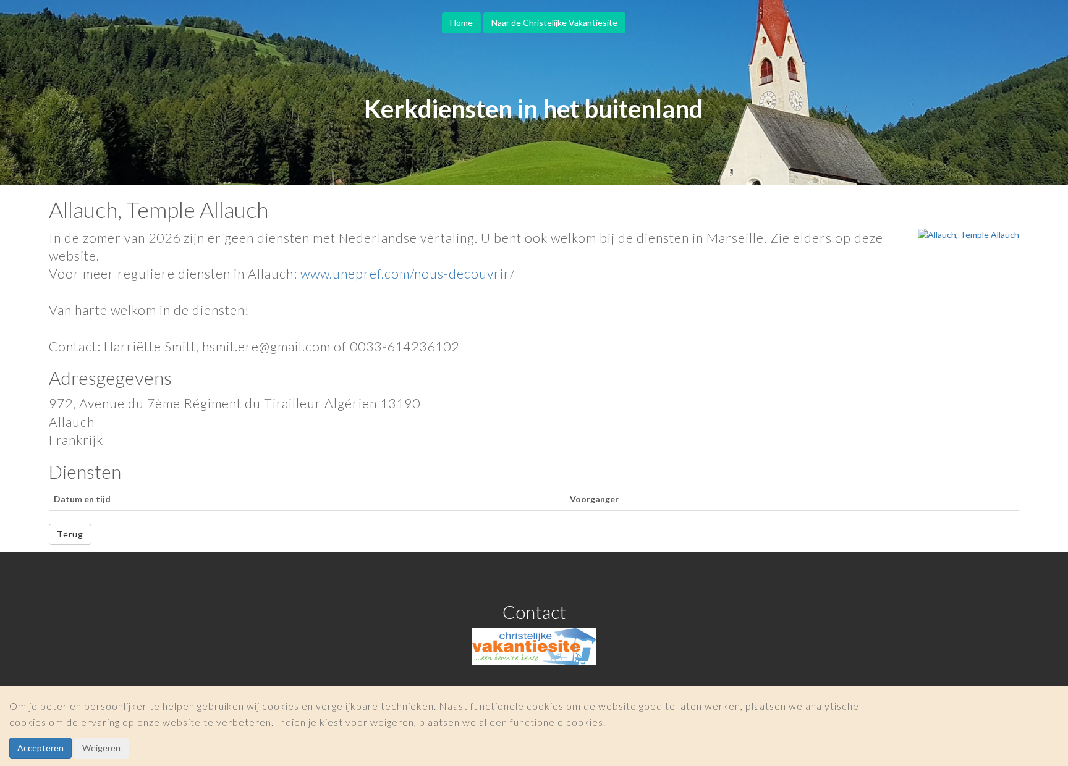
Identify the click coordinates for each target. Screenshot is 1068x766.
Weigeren (101, 748)
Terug (70, 534)
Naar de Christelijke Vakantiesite (554, 22)
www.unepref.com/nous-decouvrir (405, 273)
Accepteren (40, 748)
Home (461, 22)
